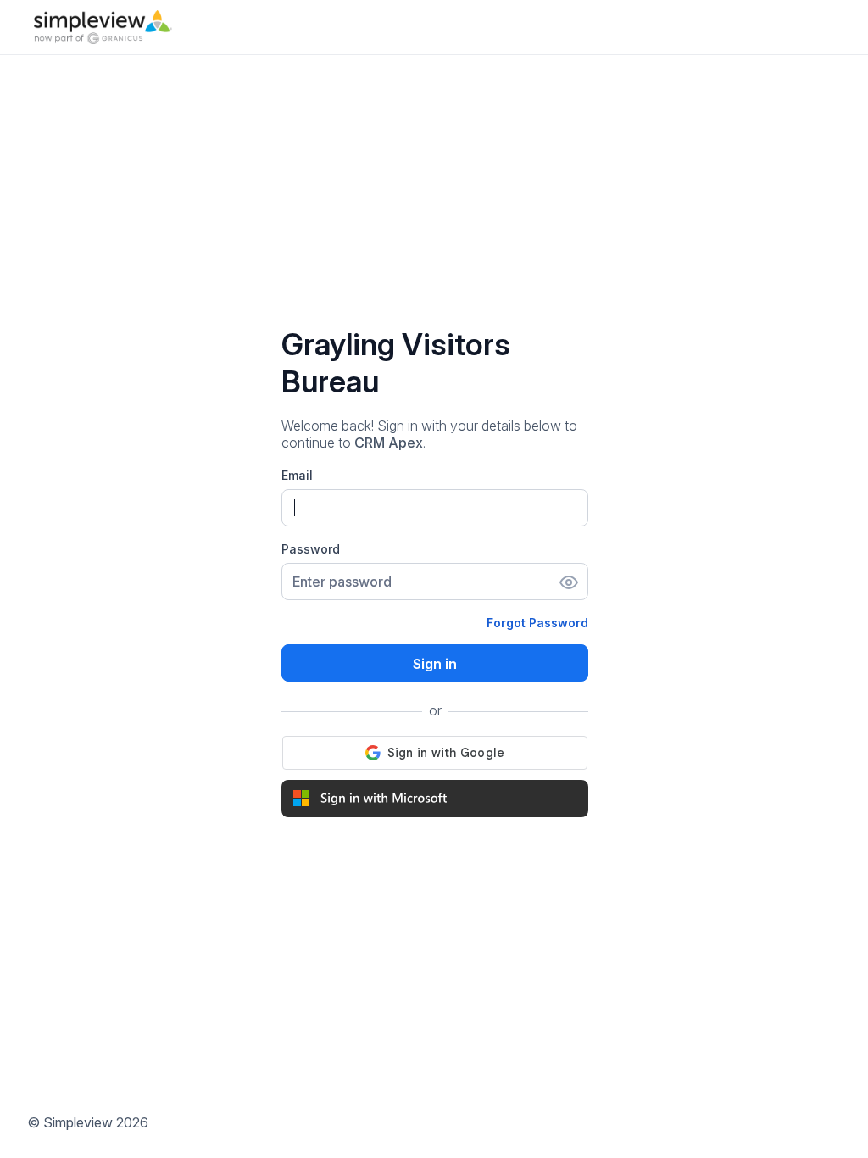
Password (310, 549)
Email (297, 475)
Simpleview (78, 1122)
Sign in (435, 663)
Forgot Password (537, 622)
